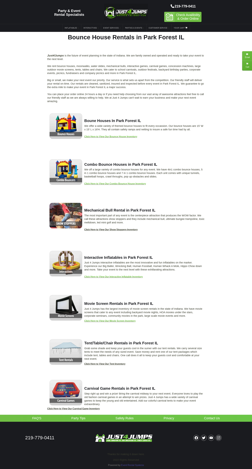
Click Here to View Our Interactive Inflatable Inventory (113, 276)
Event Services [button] (111, 28)
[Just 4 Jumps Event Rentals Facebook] (196, 438)
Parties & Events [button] (133, 28)
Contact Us (212, 418)
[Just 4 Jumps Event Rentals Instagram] (219, 438)
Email (247, 57)
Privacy (169, 418)
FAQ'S (36, 418)
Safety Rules (125, 418)
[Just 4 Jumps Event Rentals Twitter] (204, 438)
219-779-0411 (185, 6)
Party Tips (78, 418)
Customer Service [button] (158, 28)
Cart (247, 67)
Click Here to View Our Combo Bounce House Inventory (115, 183)
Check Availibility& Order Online (188, 17)
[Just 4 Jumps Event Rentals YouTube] (211, 438)
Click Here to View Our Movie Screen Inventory (110, 321)
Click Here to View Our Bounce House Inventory (110, 136)
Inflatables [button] (71, 28)
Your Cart (179, 28)
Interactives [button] (90, 28)
